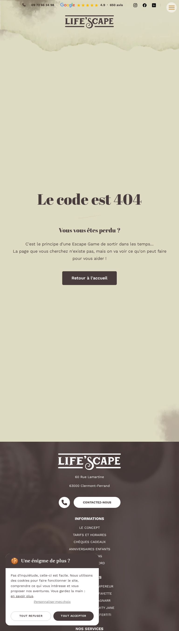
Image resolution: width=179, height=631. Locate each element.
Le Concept (89, 527)
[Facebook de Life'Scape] (145, 5)
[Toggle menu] (171, 7)
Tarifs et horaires (89, 535)
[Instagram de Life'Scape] (135, 5)
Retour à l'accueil (89, 277)
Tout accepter (73, 615)
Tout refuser (31, 615)
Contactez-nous (97, 502)
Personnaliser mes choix (52, 602)
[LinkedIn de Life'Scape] (154, 5)
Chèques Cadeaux (90, 542)
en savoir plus (22, 596)
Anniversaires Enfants (89, 549)
